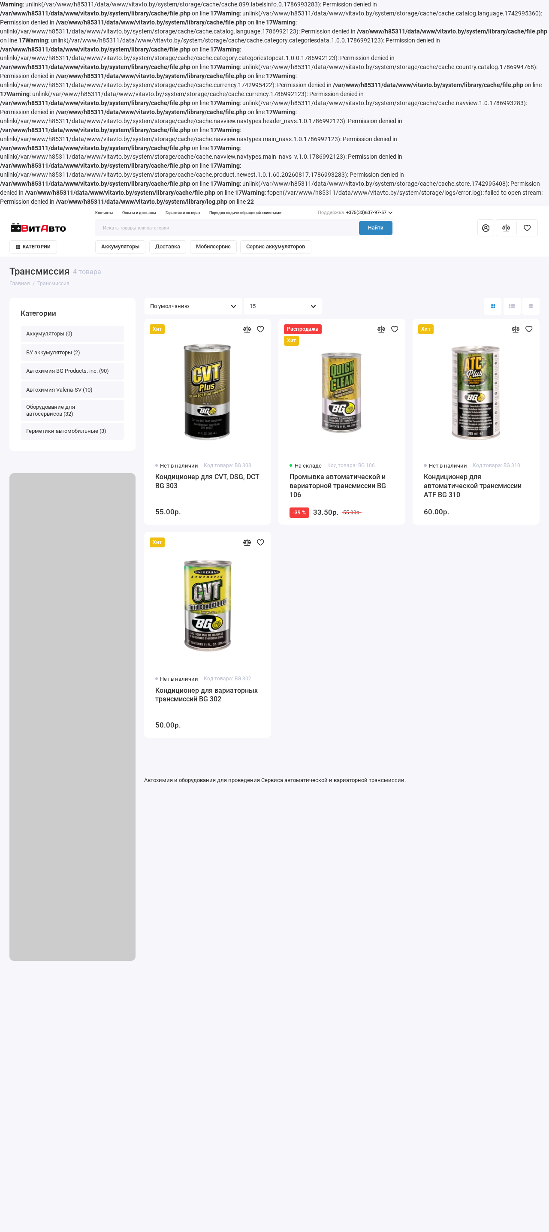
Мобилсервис (213, 246)
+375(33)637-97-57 (352, 212)
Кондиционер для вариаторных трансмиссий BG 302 (206, 695)
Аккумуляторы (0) (49, 333)
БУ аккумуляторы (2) (53, 352)
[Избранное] (527, 227)
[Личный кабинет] (485, 227)
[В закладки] (260, 329)
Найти (375, 228)
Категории (37, 247)
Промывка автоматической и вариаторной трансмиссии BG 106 (338, 486)
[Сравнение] (506, 227)
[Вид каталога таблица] (531, 306)
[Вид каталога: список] (512, 306)
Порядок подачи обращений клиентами (245, 213)
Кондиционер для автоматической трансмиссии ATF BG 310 (473, 486)
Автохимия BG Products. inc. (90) (67, 371)
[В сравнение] (247, 329)
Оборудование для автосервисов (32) (50, 410)
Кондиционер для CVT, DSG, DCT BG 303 (207, 481)
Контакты (104, 213)
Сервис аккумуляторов (275, 246)
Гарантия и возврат (183, 213)
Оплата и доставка (139, 213)
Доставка (167, 246)
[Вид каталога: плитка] (492, 306)
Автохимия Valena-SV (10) (59, 390)
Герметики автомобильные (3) (66, 431)
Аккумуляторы (120, 246)
